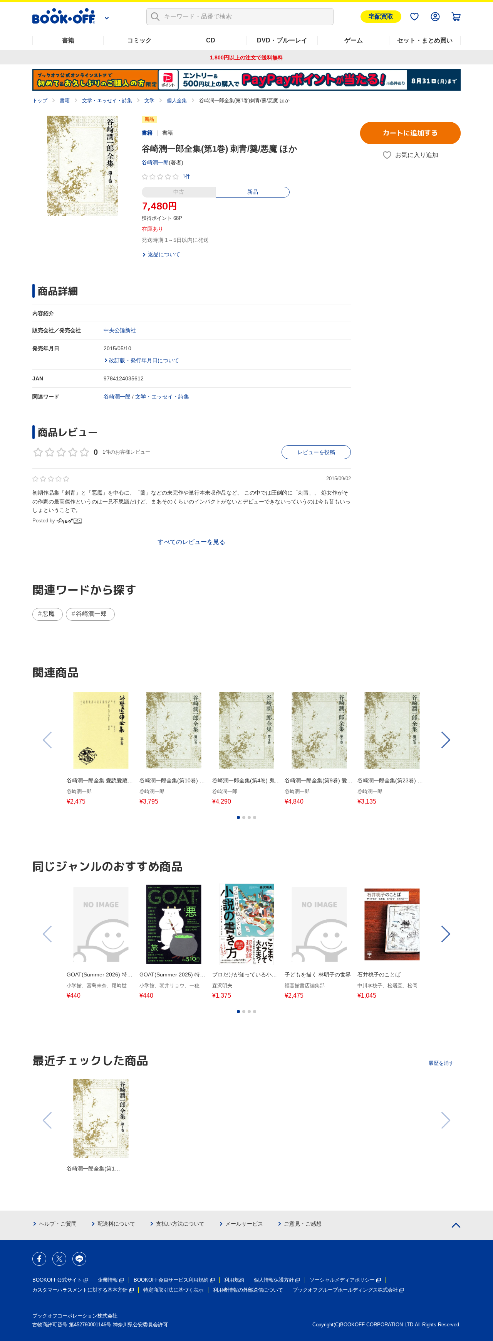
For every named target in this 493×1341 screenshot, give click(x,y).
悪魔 (48, 613)
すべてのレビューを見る (191, 542)
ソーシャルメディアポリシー (342, 1280)
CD (210, 40)
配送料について (116, 1224)
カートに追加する (410, 133)
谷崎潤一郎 (155, 162)
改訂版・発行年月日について (144, 360)
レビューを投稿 (316, 452)
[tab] (238, 817)
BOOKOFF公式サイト (57, 1280)
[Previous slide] (47, 740)
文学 (149, 100)
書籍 (68, 40)
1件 (186, 176)
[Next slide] (445, 740)
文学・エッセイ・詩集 (107, 100)
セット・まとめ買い (425, 40)
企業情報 (108, 1280)
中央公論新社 (120, 330)
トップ (39, 100)
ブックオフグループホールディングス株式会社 (345, 1290)
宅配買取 (381, 16)
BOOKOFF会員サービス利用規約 (171, 1280)
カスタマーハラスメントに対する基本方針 (79, 1290)
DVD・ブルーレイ (282, 40)
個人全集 (177, 100)
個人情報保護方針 (274, 1280)
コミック (139, 40)
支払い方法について (180, 1224)
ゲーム (353, 40)
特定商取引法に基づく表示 (173, 1290)
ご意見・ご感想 (303, 1224)
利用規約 (234, 1280)
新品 (252, 192)
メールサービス (244, 1224)
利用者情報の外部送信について (248, 1290)
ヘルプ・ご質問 (58, 1224)
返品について (164, 254)
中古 (178, 192)
